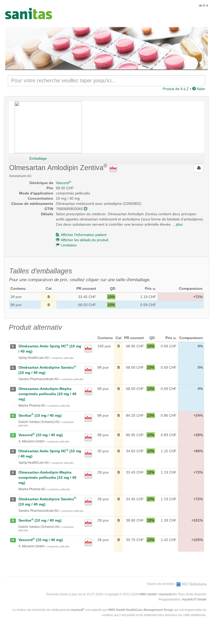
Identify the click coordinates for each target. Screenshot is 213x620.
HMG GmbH (148, 594)
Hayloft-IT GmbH (194, 599)
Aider (200, 89)
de (200, 5)
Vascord (63, 183)
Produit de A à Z (176, 89)
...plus (178, 224)
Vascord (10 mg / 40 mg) (40, 435)
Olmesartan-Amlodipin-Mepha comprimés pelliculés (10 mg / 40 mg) (47, 394)
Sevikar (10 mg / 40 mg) (40, 415)
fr (204, 5)
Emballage (38, 158)
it (207, 5)
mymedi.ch (167, 594)
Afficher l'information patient (83, 235)
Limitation (69, 245)
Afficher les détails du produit (84, 240)
